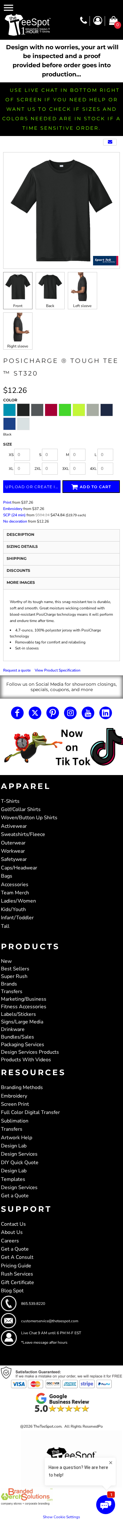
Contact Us (13, 1224)
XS (11, 454)
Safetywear (14, 859)
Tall (5, 926)
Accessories (14, 884)
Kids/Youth (13, 909)
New (6, 961)
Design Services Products (30, 1052)
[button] (61, 747)
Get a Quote (15, 1195)
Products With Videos (26, 1059)
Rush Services (17, 1273)
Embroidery (12, 508)
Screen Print (15, 1104)
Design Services (19, 1154)
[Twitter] (35, 713)
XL (11, 468)
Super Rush (14, 976)
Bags (6, 876)
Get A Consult (17, 1257)
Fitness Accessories (23, 1006)
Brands (9, 983)
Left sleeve (82, 305)
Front (17, 305)
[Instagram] (70, 713)
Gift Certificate (17, 1282)
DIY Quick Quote (19, 1162)
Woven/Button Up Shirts (29, 817)
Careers (10, 1240)
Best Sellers (15, 968)
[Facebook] (17, 713)
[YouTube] (88, 713)
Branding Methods (22, 1087)
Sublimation (14, 1120)
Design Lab (13, 1145)
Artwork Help (16, 1137)
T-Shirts (10, 801)
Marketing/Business (23, 999)
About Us (12, 1232)
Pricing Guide (16, 1265)
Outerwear (13, 842)
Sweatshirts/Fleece (23, 834)
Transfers (11, 991)
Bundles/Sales (17, 1036)
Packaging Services (22, 1044)
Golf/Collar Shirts (21, 809)
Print (7, 502)
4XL (93, 468)
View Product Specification (57, 670)
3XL (65, 468)
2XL (37, 468)
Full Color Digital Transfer (30, 1112)
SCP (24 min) (14, 515)
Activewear (14, 826)
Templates (13, 1179)
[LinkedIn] (105, 713)
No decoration (15, 521)
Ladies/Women (18, 900)
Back (50, 305)
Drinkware (13, 1029)
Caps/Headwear (19, 867)
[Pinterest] (52, 713)
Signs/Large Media (22, 1021)
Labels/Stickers (18, 1014)
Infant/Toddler (17, 917)
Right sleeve (17, 346)
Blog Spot (12, 1290)
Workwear (13, 851)
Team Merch (15, 892)
